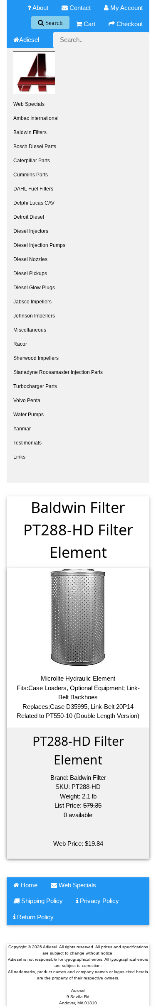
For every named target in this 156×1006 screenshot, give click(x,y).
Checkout (129, 23)
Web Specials (29, 104)
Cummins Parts (30, 175)
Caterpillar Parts (31, 161)
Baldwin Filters (30, 132)
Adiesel (29, 39)
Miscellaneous (29, 330)
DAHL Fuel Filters (33, 189)
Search (53, 23)
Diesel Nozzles (30, 259)
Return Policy (34, 917)
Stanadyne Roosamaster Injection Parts (58, 372)
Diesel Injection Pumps (39, 245)
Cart (88, 23)
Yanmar (22, 429)
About (39, 7)
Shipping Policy (41, 900)
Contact (79, 7)
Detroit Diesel (28, 217)
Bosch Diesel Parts (34, 146)
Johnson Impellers (34, 316)
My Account (126, 7)
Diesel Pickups (30, 273)
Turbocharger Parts (35, 386)
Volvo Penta (26, 400)
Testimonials (27, 443)
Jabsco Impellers (32, 302)
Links (19, 457)
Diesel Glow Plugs (34, 288)
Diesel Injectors (30, 231)
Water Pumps (28, 415)
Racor (20, 344)
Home (28, 885)
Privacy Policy (98, 900)
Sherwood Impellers (36, 358)
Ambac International (36, 118)
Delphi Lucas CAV (33, 203)
